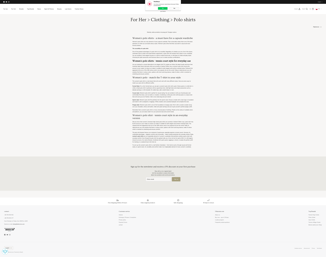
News (39, 9)
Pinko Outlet (312, 217)
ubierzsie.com (11, 252)
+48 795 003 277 (8, 218)
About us (217, 215)
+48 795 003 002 (8, 215)
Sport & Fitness (49, 9)
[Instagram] (8, 2)
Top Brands (30, 9)
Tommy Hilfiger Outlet (314, 222)
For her (5, 9)
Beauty (59, 9)
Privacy (313, 248)
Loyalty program (219, 220)
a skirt (157, 55)
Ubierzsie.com (307, 248)
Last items (68, 9)
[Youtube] (6, 2)
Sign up (176, 179)
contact (121, 225)
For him (13, 9)
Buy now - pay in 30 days (222, 217)
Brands (21, 9)
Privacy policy (122, 220)
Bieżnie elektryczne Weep (315, 225)
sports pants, (164, 140)
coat (172, 90)
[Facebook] (4, 2)
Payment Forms (123, 222)
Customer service (298, 248)
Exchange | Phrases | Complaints (127, 217)
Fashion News (79, 9)
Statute (121, 215)
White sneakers (159, 102)
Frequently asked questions (222, 222)
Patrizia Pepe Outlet (314, 215)
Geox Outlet (312, 220)
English (319, 2)
